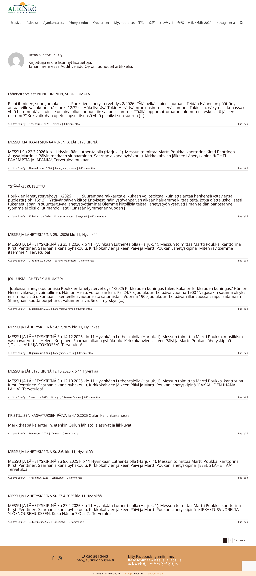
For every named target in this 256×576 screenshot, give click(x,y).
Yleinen (57, 124)
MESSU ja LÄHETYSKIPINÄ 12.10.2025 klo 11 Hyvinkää (53, 371)
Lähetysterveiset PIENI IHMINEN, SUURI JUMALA (49, 93)
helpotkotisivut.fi (154, 573)
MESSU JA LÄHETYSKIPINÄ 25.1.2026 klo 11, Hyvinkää (53, 234)
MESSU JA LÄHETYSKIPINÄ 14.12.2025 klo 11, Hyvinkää (54, 327)
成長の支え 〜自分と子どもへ (153, 563)
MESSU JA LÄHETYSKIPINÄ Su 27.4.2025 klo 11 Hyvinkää (55, 495)
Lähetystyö (61, 168)
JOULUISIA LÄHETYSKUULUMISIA (35, 278)
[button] (241, 21)
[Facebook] (53, 558)
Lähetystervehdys (64, 216)
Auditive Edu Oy (16, 124)
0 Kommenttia (72, 124)
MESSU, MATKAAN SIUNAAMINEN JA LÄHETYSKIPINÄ (53, 142)
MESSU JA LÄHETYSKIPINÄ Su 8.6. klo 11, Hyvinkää (50, 451)
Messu (72, 168)
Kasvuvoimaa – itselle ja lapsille (154, 560)
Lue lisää (243, 124)
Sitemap (127, 573)
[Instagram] (60, 558)
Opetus (77, 397)
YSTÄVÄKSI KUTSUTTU (26, 186)
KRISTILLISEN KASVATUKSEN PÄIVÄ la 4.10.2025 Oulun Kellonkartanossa (69, 415)
